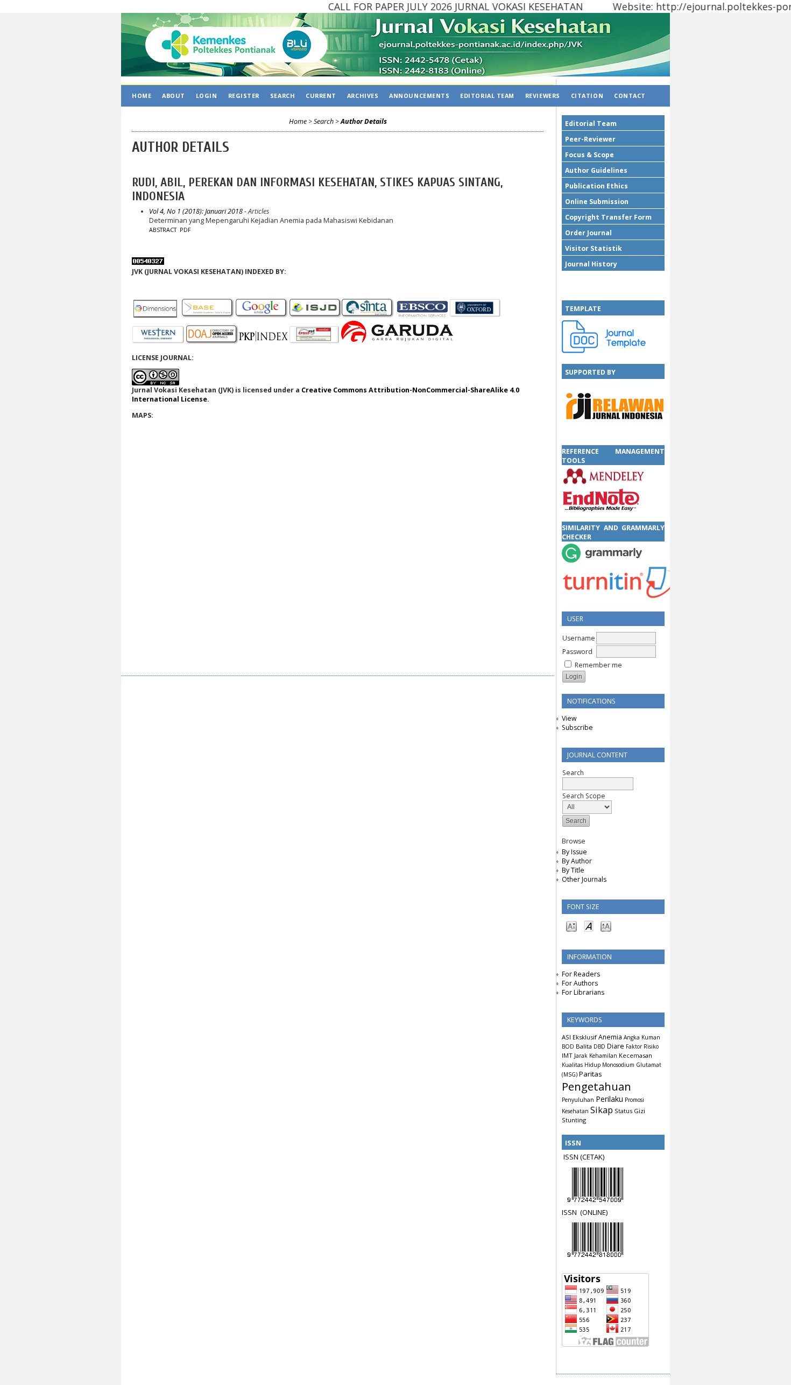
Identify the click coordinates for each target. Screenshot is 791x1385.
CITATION (587, 96)
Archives (362, 96)
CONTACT (630, 96)
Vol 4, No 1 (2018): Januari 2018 (196, 211)
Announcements (419, 96)
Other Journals (584, 879)
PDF (185, 230)
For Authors (580, 983)
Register (243, 96)
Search (282, 96)
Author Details (364, 121)
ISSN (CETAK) (583, 1157)
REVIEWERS (542, 96)
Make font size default (588, 925)
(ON (586, 1212)
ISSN (571, 1212)
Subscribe (577, 727)
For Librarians (583, 992)
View (569, 718)
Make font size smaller (571, 925)
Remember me (598, 665)
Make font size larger (606, 925)
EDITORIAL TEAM (487, 96)
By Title (573, 870)
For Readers (581, 974)
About (173, 96)
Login (206, 96)
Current (321, 96)
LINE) (600, 1212)
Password (577, 651)
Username (578, 638)
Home (141, 96)
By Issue (574, 851)
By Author (577, 861)
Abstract (162, 230)
